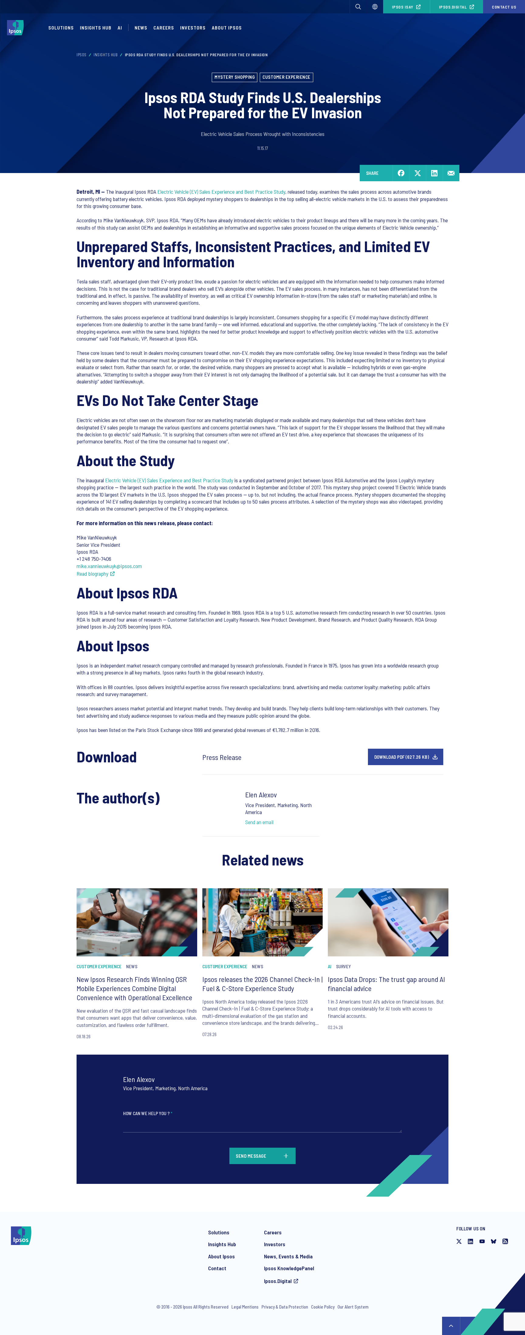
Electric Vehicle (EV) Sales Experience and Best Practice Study (221, 191)
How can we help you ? (147, 1113)
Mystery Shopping (234, 77)
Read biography (92, 573)
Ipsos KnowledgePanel (289, 1268)
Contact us (504, 6)
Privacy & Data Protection (285, 1306)
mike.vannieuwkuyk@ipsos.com (109, 566)
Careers (163, 27)
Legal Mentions (245, 1306)
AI (120, 27)
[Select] (375, 6)
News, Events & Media (288, 1256)
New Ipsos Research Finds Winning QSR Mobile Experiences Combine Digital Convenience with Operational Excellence (134, 988)
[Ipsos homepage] (17, 27)
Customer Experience (286, 77)
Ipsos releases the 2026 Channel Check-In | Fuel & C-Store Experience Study (262, 984)
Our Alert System (353, 1306)
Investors (193, 27)
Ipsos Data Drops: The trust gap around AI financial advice (386, 984)
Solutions (61, 27)
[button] (358, 6)
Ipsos (82, 54)
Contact (217, 1268)
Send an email (259, 822)
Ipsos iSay (402, 6)
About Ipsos (227, 27)
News (141, 27)
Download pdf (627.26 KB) (401, 757)
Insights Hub (96, 27)
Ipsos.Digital (453, 6)
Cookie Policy (323, 1306)
